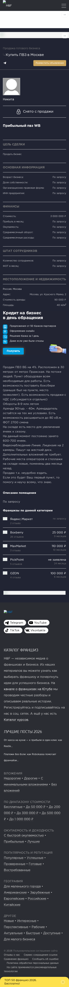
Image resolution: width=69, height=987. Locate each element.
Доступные (51, 933)
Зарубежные (40, 892)
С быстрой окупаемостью (24, 835)
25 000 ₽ (59, 532)
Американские (15, 892)
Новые (9, 921)
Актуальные (13, 933)
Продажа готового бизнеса (21, 48)
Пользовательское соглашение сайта (35, 951)
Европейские (14, 898)
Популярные (13, 858)
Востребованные (17, 870)
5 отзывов (16, 564)
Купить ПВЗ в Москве (25, 55)
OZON (14, 573)
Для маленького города (22, 886)
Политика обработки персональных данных (33, 963)
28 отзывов (17, 537)
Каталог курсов (16, 719)
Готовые (35, 864)
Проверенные (14, 864)
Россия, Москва (12, 289)
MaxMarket (18, 546)
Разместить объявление (50, 63)
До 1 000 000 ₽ (21, 819)
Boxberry (16, 532)
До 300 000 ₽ (27, 813)
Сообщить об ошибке (45, 959)
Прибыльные (14, 841)
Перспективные (16, 927)
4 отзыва (15, 578)
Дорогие (30, 778)
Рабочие (38, 927)
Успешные (35, 858)
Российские (37, 898)
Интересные (26, 921)
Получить (13, 351)
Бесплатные (13, 807)
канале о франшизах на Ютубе (28, 689)
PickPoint (17, 560)
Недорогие (12, 778)
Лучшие (33, 841)
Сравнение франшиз (16, 959)
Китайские (12, 904)
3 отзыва (15, 551)
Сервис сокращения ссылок (41, 955)
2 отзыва (15, 523)
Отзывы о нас (12, 955)
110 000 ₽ (59, 546)
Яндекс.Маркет (21, 519)
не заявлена (57, 560)
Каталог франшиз (21, 650)
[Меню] (64, 6)
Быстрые (33, 933)
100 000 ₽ (58, 573)
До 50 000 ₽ (35, 807)
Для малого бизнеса (19, 939)
